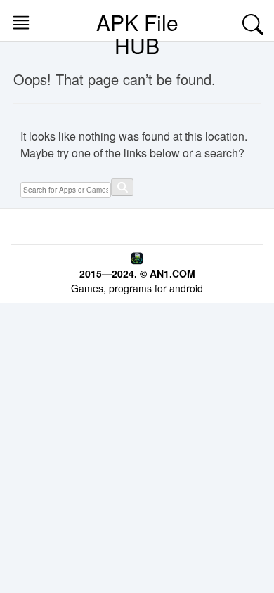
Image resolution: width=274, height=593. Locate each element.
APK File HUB (137, 34)
